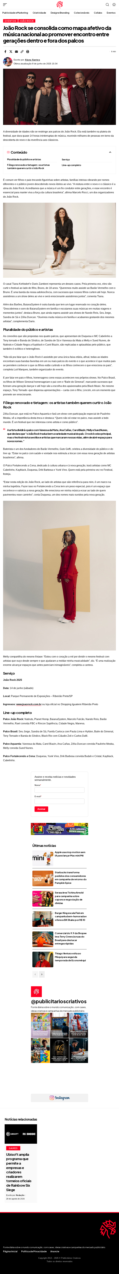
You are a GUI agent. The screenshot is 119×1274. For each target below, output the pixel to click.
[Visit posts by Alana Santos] (7, 61)
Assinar (41, 809)
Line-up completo (71, 165)
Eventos (10, 20)
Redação (20, 1195)
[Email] (16, 51)
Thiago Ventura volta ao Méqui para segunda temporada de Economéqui (70, 957)
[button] (5, 4)
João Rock (27, 20)
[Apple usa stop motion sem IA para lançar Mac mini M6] (42, 858)
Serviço (66, 159)
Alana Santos (32, 60)
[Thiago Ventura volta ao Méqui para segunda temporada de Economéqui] (42, 959)
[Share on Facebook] (5, 51)
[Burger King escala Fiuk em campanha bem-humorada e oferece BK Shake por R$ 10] (42, 919)
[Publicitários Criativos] (60, 4)
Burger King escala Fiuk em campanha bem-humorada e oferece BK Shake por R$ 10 (70, 916)
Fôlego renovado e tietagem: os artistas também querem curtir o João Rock (28, 166)
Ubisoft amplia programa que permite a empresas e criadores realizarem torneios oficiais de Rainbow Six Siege (18, 1172)
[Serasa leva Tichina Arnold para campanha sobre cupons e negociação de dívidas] (42, 898)
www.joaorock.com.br (29, 704)
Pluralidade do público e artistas (24, 159)
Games (13, 1148)
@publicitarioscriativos (59, 1001)
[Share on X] (11, 51)
